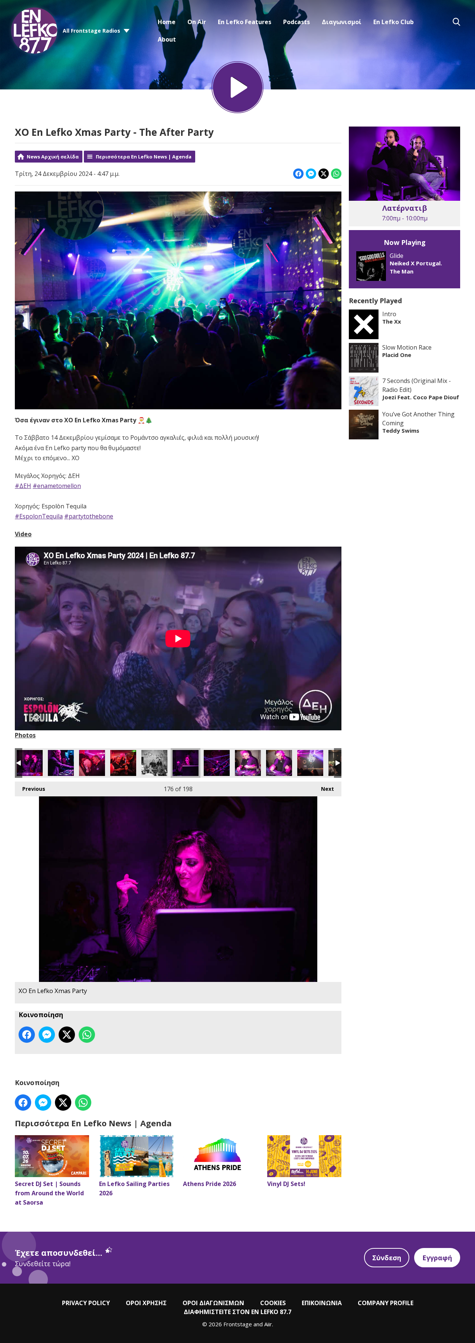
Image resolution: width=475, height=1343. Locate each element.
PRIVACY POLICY (86, 1303)
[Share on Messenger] (311, 173)
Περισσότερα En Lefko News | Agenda (143, 156)
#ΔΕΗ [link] (23, 486)
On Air (196, 22)
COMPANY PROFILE (385, 1303)
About (167, 39)
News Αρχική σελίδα (53, 156)
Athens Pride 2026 (209, 1184)
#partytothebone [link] (88, 516)
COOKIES (273, 1303)
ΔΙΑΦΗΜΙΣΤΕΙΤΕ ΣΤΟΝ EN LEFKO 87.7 (237, 1312)
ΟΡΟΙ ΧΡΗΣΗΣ (146, 1303)
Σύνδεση (386, 1257)
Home (167, 22)
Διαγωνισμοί (341, 22)
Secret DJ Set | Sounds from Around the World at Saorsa (49, 1193)
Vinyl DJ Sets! (286, 1184)
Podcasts (296, 22)
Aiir (268, 1324)
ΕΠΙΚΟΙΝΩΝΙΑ (322, 1303)
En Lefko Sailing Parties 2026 (134, 1188)
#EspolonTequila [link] (39, 516)
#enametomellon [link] (57, 486)
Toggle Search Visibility (456, 22)
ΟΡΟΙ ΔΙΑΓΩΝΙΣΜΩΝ (213, 1303)
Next (324, 788)
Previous (30, 788)
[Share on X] (323, 173)
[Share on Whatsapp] (336, 173)
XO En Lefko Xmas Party (30, 763)
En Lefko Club (393, 22)
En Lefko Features (244, 22)
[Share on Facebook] (298, 173)
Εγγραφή (437, 1257)
